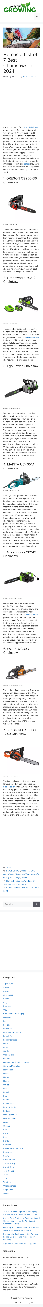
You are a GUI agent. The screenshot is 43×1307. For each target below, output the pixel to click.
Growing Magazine (11, 1066)
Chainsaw (25, 871)
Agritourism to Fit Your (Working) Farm (20, 1243)
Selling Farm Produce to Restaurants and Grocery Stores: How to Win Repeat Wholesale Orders (21, 1221)
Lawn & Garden (10, 1107)
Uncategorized (9, 1186)
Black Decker (9, 787)
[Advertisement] (21, 103)
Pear (5, 1130)
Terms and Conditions (16, 1303)
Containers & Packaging (13, 1014)
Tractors (7, 1182)
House (6, 1085)
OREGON (26, 874)
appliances (8, 995)
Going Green (8, 1055)
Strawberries (9, 1160)
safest (27, 164)
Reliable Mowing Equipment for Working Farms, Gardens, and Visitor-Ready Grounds (20, 1237)
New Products (9, 1118)
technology (15, 877)
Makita (18, 874)
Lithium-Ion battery (30, 337)
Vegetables (8, 1190)
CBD (5, 1010)
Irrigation (7, 1092)
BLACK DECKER (13, 871)
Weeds (6, 1193)
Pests (5, 1133)
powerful (35, 874)
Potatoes (7, 1145)
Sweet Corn (8, 1167)
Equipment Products (12, 1032)
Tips (5, 1178)
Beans (6, 999)
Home (6, 1081)
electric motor (32, 614)
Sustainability (9, 1163)
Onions (6, 1122)
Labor (5, 1100)
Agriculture (8, 984)
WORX (24, 877)
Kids (5, 1096)
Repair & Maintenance (13, 1148)
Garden (6, 1051)
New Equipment (10, 1115)
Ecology (6, 1025)
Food (5, 1043)
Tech (8, 867)
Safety (6, 1156)
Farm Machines (10, 1040)
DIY (4, 1021)
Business (7, 1006)
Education (7, 1029)
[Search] (36, 904)
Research (7, 1152)
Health (6, 1073)
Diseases (7, 1017)
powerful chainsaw (30, 127)
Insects (6, 1088)
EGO (33, 871)
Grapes (6, 1058)
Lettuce (6, 1111)
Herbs (6, 1077)
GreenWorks (8, 874)
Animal (6, 987)
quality (6, 877)
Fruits (5, 1047)
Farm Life (7, 1036)
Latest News (9, 1103)
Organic (6, 1126)
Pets (5, 1137)
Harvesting (8, 1070)
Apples (6, 991)
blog (5, 1002)
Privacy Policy (30, 1303)
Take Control (9, 1171)
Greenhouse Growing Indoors (16, 1062)
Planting (6, 1141)
